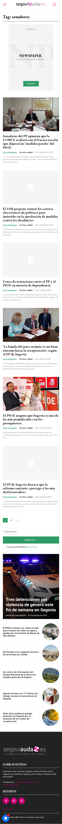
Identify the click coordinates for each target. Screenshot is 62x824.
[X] (21, 801)
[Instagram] (14, 801)
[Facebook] (6, 801)
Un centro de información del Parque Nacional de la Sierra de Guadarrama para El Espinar (19, 675)
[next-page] (17, 520)
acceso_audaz (26, 152)
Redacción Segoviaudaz (16, 615)
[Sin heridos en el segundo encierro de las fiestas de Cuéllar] (50, 653)
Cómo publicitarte (10, 784)
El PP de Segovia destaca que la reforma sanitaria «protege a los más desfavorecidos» (29, 488)
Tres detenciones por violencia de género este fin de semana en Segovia (31, 604)
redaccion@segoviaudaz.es (27, 782)
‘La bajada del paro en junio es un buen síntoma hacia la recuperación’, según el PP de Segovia (30, 350)
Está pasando (10, 153)
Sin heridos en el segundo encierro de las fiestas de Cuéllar (21, 653)
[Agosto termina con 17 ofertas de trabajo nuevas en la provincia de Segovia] (50, 696)
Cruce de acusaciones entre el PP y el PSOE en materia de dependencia (29, 283)
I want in (29, 540)
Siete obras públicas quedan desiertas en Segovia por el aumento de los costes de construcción (17, 717)
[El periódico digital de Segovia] (31, 4)
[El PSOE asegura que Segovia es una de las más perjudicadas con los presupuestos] (31, 394)
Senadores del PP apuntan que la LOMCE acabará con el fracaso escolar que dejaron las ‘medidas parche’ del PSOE (30, 142)
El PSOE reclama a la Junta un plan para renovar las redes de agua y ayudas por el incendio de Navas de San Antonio (21, 632)
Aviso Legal (8, 809)
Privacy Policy (31, 547)
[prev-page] (49, 559)
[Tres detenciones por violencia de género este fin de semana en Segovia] (31, 586)
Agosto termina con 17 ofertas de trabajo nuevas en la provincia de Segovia (20, 696)
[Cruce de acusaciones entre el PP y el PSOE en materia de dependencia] (31, 260)
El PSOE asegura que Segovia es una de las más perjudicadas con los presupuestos (30, 419)
